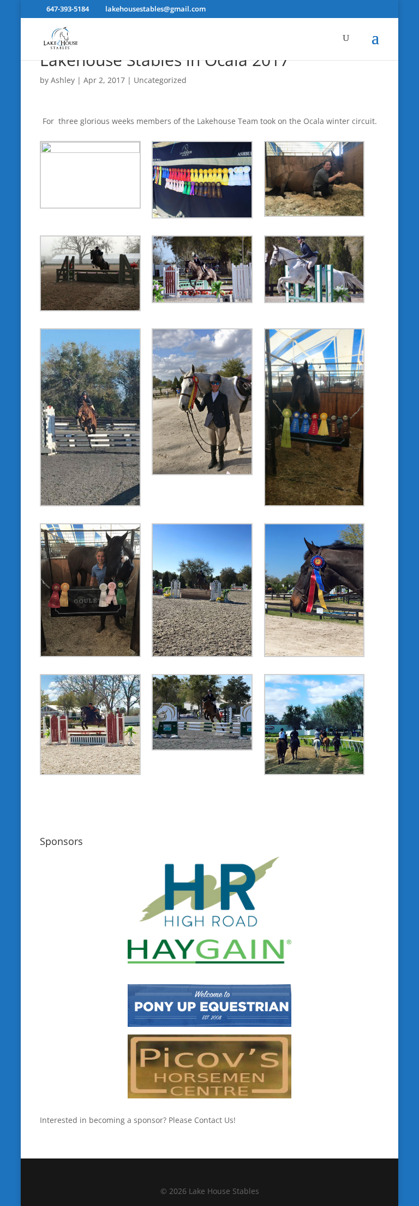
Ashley (63, 80)
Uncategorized (160, 80)
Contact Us (214, 1120)
